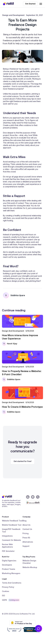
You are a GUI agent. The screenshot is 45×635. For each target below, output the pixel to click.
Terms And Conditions (11, 583)
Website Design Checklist (29, 562)
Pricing (25, 533)
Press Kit (26, 538)
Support (25, 546)
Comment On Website (11, 540)
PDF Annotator (8, 551)
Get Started (30, 4)
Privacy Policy (8, 587)
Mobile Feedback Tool (11, 525)
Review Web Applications (7, 545)
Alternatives (27, 542)
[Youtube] (32, 497)
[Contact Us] (38, 628)
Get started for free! (23, 461)
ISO (3, 595)
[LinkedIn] (28, 497)
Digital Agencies (9, 561)
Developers (7, 565)
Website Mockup (29, 567)
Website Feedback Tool (12, 521)
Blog (24, 521)
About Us (26, 525)
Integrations (7, 536)
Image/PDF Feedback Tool (11, 530)
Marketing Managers (11, 573)
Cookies (5, 591)
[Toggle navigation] (41, 3)
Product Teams (8, 569)
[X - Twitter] (38, 497)
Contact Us (27, 529)
